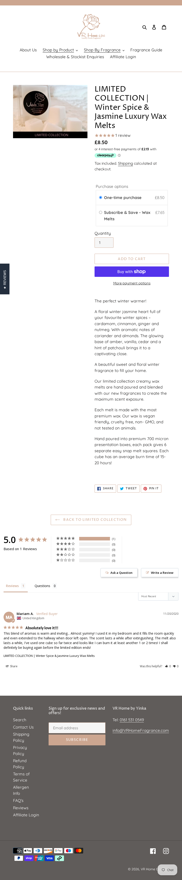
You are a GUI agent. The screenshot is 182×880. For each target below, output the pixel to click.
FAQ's (18, 800)
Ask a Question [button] (121, 572)
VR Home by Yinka (155, 869)
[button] (168, 666)
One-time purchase (122, 197)
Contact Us (23, 727)
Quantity (103, 233)
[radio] (100, 197)
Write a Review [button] (162, 572)
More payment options (131, 283)
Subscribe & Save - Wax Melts (127, 215)
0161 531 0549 (132, 719)
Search (19, 719)
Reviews (20, 807)
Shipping (125, 163)
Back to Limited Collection (94, 519)
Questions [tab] (42, 586)
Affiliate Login (26, 814)
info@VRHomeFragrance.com (141, 730)
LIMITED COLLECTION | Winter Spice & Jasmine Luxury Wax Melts (49, 656)
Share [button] (13, 666)
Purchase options (112, 186)
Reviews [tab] (12, 586)
